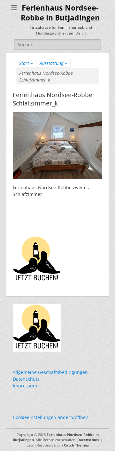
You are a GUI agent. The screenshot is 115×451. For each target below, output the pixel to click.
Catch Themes (76, 445)
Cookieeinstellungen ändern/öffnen (50, 417)
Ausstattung (53, 63)
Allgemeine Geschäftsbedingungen (50, 372)
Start (26, 63)
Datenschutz (26, 379)
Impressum (25, 386)
